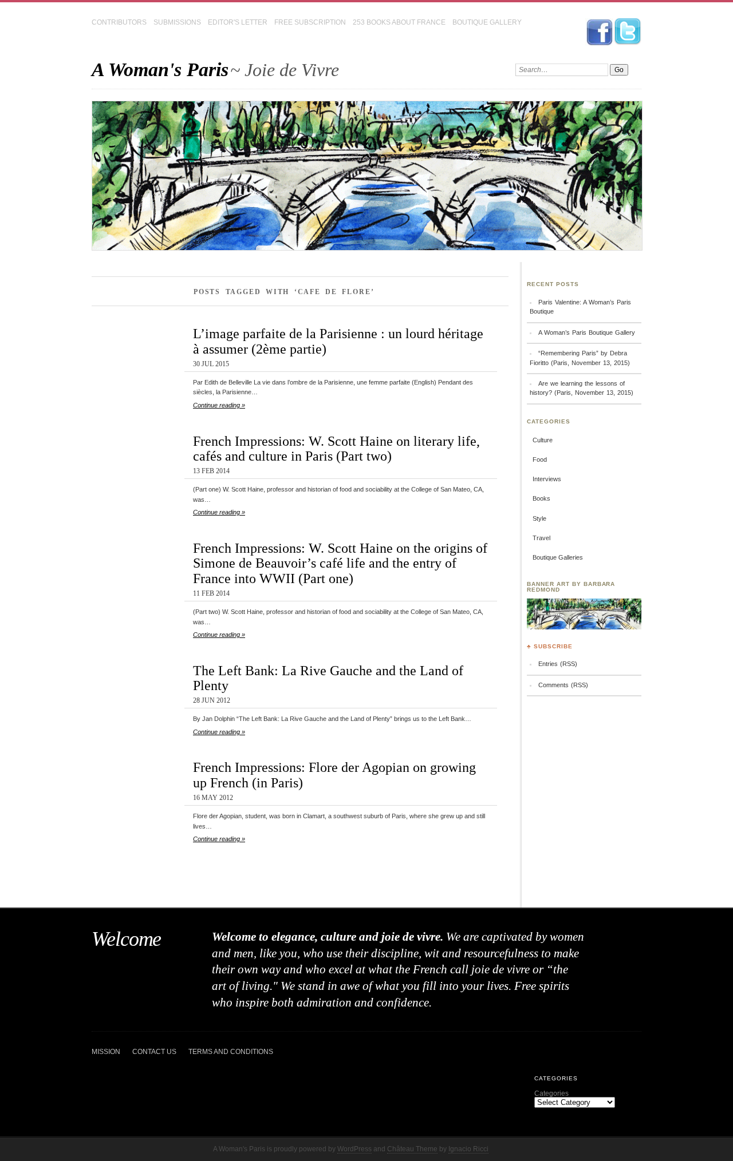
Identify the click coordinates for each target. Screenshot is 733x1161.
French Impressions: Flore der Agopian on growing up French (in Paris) (334, 774)
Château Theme (412, 1149)
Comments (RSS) (563, 684)
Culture (543, 440)
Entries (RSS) (557, 663)
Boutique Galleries (558, 557)
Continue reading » (219, 405)
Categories (551, 1093)
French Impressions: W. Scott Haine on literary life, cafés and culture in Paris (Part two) (336, 448)
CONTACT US (154, 1052)
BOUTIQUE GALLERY (487, 22)
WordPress (354, 1149)
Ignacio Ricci (468, 1149)
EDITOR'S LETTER (237, 22)
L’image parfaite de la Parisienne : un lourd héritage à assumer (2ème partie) (338, 341)
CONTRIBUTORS (119, 22)
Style (539, 518)
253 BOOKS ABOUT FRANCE (399, 22)
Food (540, 459)
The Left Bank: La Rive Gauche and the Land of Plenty (328, 678)
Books (541, 498)
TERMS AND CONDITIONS (230, 1052)
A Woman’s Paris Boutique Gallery (586, 332)
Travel (541, 537)
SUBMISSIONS (177, 22)
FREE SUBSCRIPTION (310, 22)
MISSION (106, 1052)
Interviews (547, 479)
